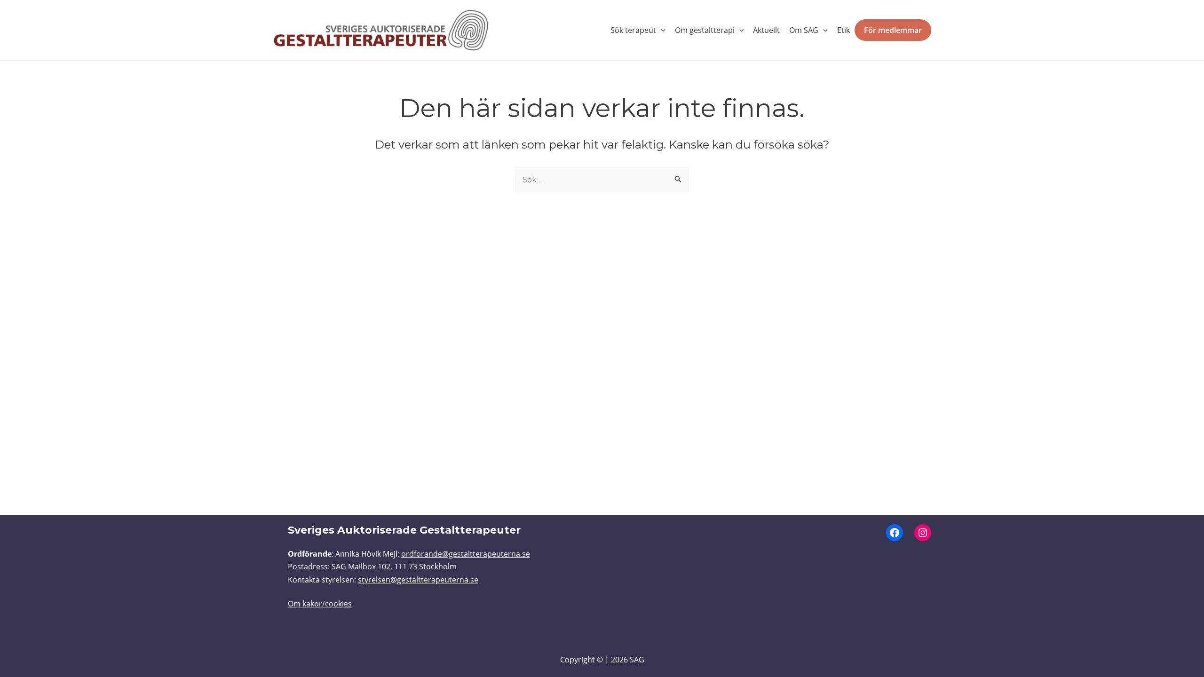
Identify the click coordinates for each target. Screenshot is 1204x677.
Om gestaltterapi (705, 30)
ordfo (411, 554)
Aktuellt (766, 30)
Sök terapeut (633, 30)
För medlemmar (893, 30)
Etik (843, 30)
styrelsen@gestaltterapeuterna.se (418, 580)
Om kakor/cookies (320, 603)
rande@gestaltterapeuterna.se (475, 554)
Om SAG (803, 30)
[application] (660, 30)
